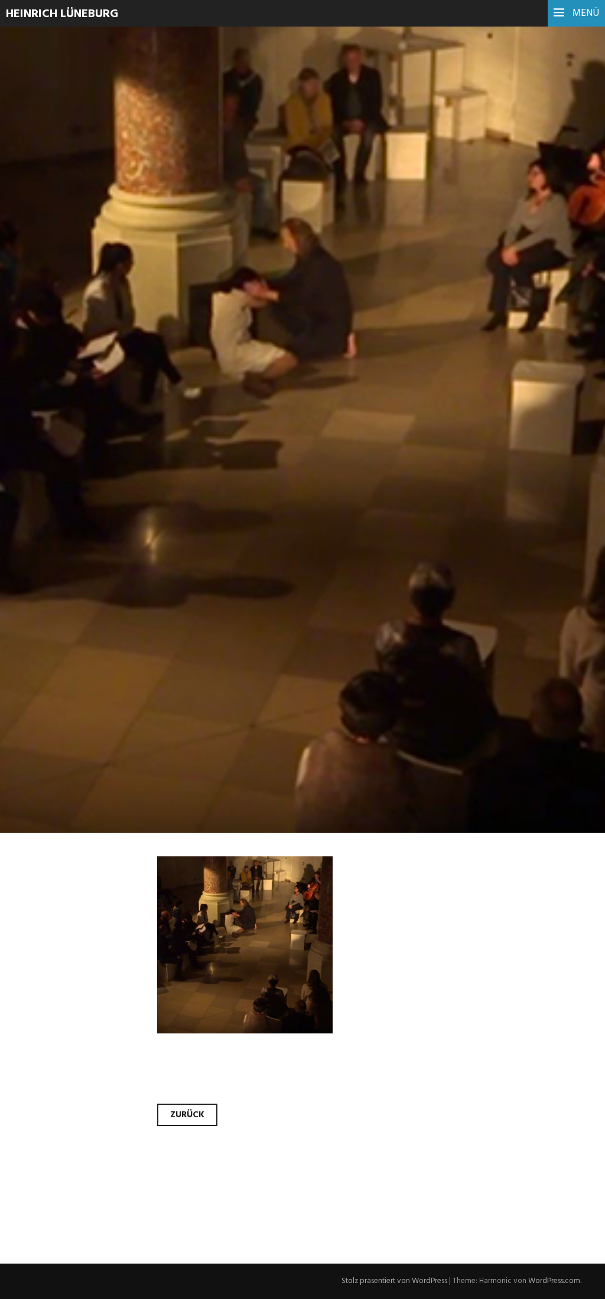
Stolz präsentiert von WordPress (394, 1281)
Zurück (187, 1115)
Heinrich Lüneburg (62, 14)
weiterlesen (55, 351)
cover (45, 271)
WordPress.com (554, 1281)
